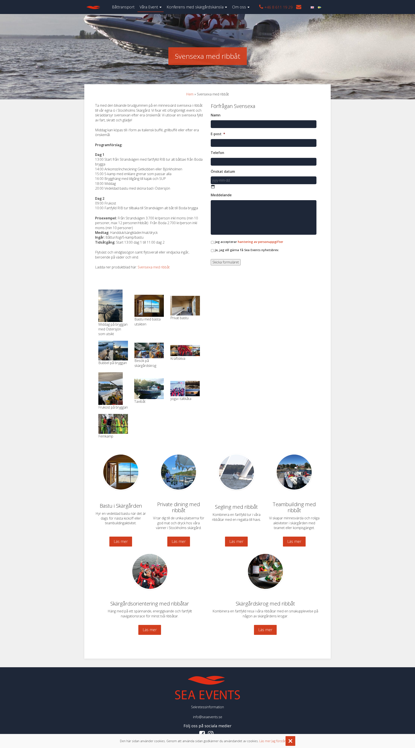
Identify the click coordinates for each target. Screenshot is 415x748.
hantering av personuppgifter (260, 242)
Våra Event (149, 7)
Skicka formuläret (225, 262)
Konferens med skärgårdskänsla (195, 7)
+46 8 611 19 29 (278, 7)
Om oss (239, 7)
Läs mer (121, 541)
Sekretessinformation (207, 707)
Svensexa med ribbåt (154, 267)
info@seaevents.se (207, 717)
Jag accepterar (249, 242)
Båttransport (123, 7)
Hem (189, 94)
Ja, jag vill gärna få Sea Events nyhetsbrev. (247, 250)
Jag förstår (278, 741)
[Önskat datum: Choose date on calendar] (213, 186)
